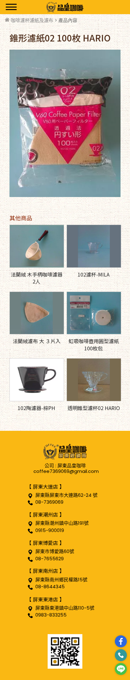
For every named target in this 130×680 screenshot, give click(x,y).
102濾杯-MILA (93, 274)
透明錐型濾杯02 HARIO (94, 407)
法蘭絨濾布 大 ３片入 (37, 340)
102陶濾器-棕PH (36, 407)
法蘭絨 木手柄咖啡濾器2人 (36, 278)
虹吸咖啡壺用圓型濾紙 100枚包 (93, 344)
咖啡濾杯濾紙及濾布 (32, 20)
